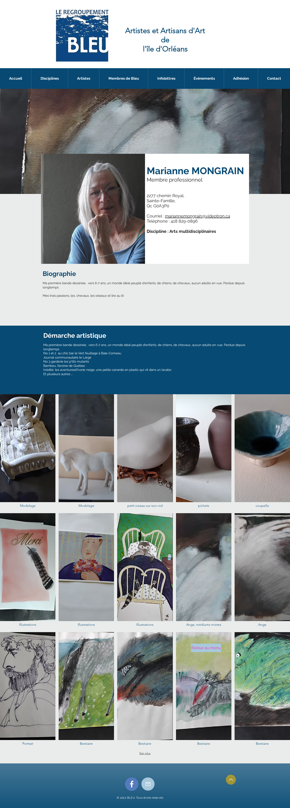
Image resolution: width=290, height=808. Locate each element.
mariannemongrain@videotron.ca (197, 216)
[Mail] (148, 784)
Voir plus (145, 753)
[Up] (231, 780)
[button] (204, 78)
